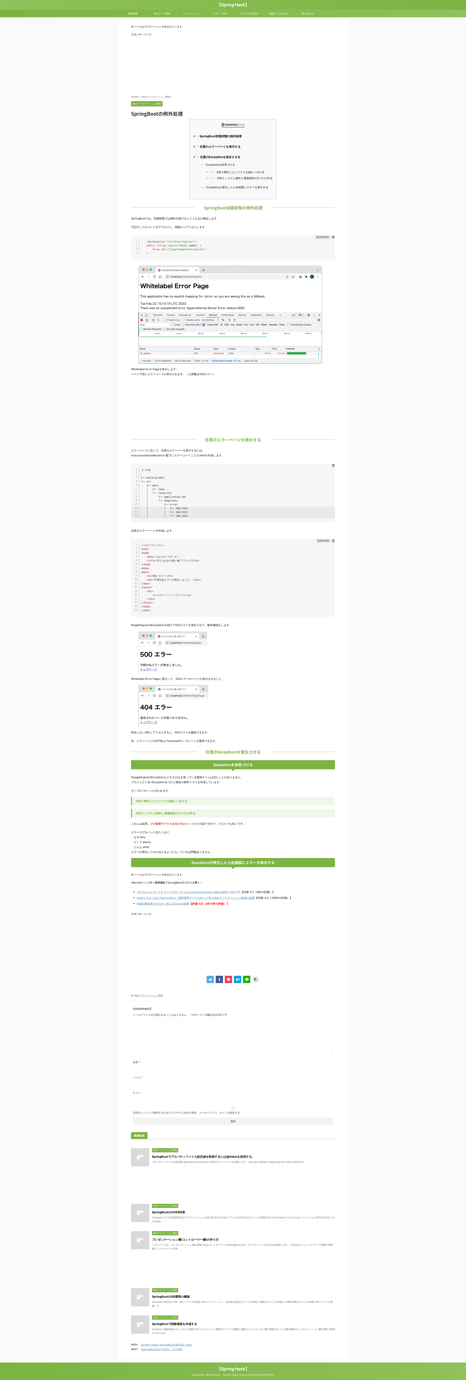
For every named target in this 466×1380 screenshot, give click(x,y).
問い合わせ (308, 13)
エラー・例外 (220, 13)
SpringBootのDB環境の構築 (171, 1296)
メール (138, 1077)
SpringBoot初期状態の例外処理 (219, 136)
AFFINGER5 (268, 1374)
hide (241, 124)
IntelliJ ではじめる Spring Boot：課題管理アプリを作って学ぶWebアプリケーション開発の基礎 (196, 898)
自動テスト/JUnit (278, 13)
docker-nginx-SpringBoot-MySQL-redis (166, 1344)
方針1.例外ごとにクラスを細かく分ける (236, 172)
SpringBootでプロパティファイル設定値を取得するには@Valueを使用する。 (203, 1156)
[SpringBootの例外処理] (237, 979)
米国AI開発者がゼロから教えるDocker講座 (163, 903)
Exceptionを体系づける (218, 164)
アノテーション (191, 13)
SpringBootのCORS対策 (168, 1212)
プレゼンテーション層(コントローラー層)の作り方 (185, 1239)
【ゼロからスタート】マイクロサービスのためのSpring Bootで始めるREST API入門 (188, 892)
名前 (136, 1062)
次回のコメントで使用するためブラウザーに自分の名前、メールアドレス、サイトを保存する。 (187, 1112)
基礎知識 (133, 13)
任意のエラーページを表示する (218, 146)
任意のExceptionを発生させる (218, 157)
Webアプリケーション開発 (149, 995)
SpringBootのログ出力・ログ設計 (162, 1349)
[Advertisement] (233, 65)
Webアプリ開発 (162, 13)
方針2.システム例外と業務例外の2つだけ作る (241, 178)
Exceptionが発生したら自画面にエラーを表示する (234, 187)
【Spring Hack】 (233, 4)
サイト (137, 1092)
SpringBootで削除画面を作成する (174, 1324)
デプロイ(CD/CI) (249, 13)
